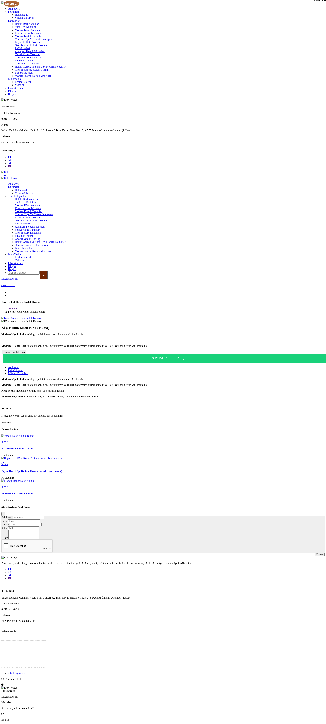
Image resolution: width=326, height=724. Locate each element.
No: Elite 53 (11, 3)
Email (4, 521)
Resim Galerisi (23, 81)
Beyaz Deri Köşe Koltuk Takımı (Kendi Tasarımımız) (31, 471)
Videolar (19, 84)
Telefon (5, 524)
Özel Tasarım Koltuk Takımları (31, 45)
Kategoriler (14, 20)
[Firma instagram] (9, 163)
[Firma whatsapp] (9, 160)
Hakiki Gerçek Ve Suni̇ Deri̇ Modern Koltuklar (40, 66)
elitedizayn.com (16, 673)
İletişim (12, 94)
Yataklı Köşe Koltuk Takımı (17, 448)
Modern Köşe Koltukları (28, 30)
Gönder (319, 554)
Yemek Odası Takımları (27, 54)
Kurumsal (13, 11)
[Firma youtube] (9, 166)
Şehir (4, 528)
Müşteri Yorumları (18, 373)
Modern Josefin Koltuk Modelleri (33, 75)
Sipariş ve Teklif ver (15, 352)
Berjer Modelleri (24, 72)
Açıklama (13, 367)
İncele (4, 441)
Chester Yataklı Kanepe (27, 63)
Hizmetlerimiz (15, 88)
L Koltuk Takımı (24, 60)
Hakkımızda (21, 14)
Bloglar (12, 91)
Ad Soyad (6, 517)
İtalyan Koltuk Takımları (28, 42)
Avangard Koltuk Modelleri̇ (30, 51)
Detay (4, 537)
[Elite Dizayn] (163, 175)
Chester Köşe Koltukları (28, 57)
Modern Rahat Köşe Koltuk (17, 493)
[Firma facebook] (9, 157)
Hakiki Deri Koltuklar (27, 23)
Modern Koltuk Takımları (28, 36)
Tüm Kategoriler (17, 196)
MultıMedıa (14, 78)
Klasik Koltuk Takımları (28, 33)
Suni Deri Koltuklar (25, 26)
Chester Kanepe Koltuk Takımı (31, 69)
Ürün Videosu (15, 370)
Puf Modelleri (22, 48)
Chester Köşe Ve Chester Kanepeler (34, 39)
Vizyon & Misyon (24, 17)
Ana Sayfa (14, 8)
